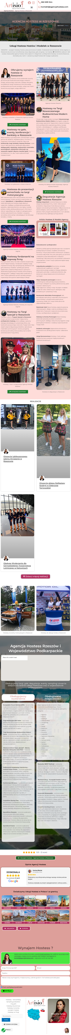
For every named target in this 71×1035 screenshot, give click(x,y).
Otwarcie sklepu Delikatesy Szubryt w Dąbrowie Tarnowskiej (52, 485)
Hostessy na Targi (13, 1012)
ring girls (13, 1004)
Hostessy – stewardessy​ (13, 999)
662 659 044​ (46, 2)
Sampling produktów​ (13, 1002)
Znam (12, 987)
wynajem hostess (13, 1010)
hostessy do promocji (13, 1006)
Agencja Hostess (9, 10)
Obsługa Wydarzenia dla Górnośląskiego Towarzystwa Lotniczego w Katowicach (17, 565)
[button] (31, 7)
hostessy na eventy (13, 1008)
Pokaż (66, 25)
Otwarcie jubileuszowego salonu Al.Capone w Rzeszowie (15, 458)
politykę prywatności (14, 987)
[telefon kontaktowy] (3, 1030)
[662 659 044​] (39, 2)
